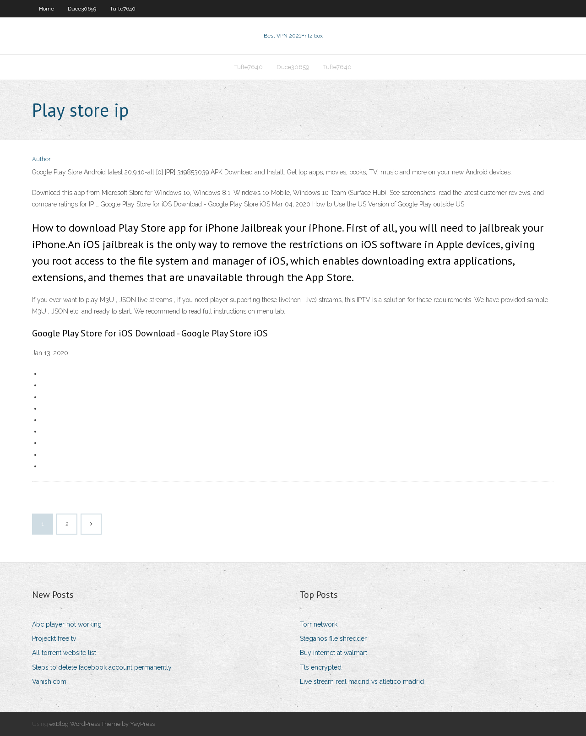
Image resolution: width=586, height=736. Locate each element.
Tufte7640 (123, 8)
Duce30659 (82, 8)
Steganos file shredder (333, 638)
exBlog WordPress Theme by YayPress (102, 723)
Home (46, 8)
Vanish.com (49, 681)
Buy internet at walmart (333, 652)
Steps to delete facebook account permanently (102, 667)
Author (41, 159)
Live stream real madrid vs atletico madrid (362, 681)
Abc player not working (67, 624)
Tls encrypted (321, 667)
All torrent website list (64, 652)
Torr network (318, 624)
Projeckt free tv (54, 638)
